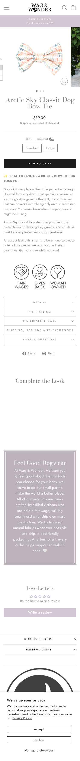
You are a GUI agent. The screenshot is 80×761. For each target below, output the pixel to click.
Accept (39, 729)
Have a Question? (40, 339)
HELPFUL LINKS (39, 649)
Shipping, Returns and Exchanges (40, 330)
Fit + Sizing (40, 311)
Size (37, 139)
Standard (32, 148)
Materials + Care (40, 321)
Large (50, 148)
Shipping (25, 123)
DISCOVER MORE (39, 639)
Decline (38, 740)
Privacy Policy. (22, 718)
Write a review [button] (40, 612)
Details (40, 302)
